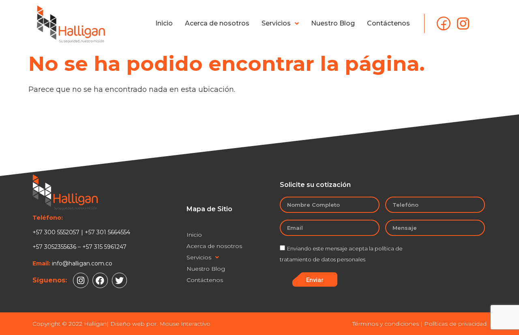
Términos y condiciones (385, 323)
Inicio (164, 23)
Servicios (276, 23)
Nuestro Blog (333, 23)
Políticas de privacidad (455, 323)
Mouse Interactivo (184, 323)
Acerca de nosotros (217, 23)
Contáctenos (388, 23)
